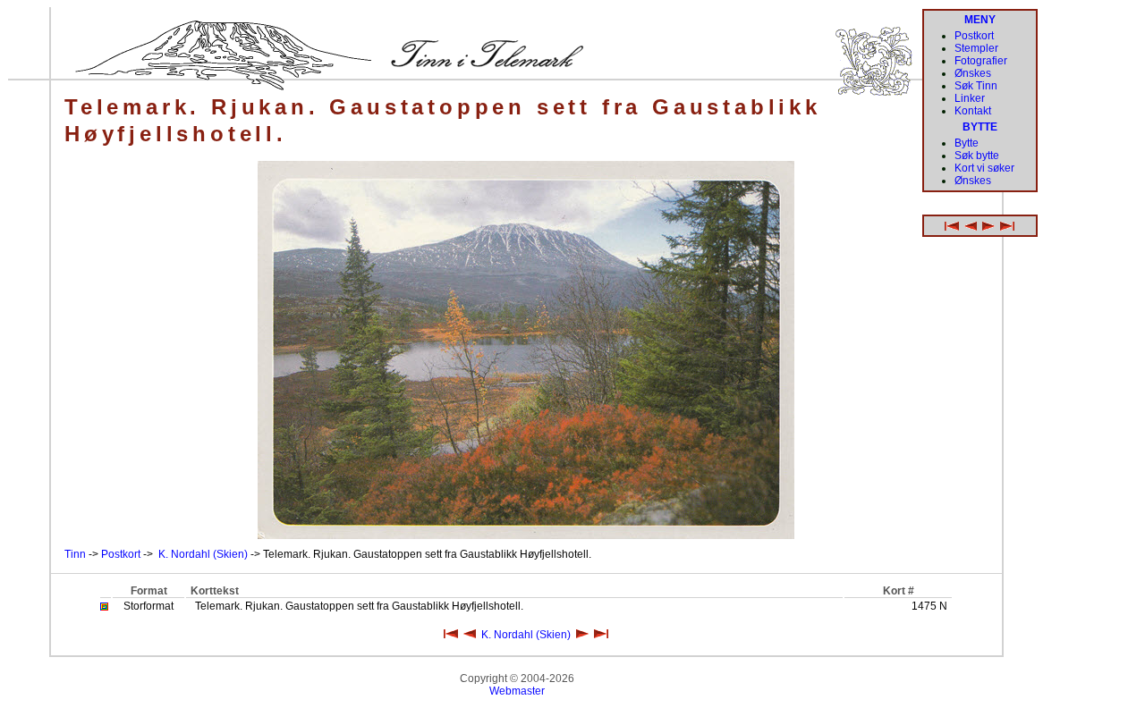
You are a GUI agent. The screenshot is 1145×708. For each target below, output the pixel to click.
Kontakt (972, 111)
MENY (980, 19)
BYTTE (980, 127)
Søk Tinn (975, 86)
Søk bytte (976, 155)
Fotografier (980, 61)
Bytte (966, 143)
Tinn (75, 554)
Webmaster (517, 691)
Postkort (120, 554)
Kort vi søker (984, 168)
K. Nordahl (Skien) (203, 554)
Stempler (976, 48)
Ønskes (972, 73)
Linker (969, 98)
